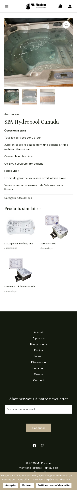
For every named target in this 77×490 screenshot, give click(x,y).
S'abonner (38, 428)
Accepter (11, 485)
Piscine (38, 350)
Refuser (27, 485)
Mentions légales (30, 468)
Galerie (38, 374)
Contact (38, 380)
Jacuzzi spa (11, 114)
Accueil (38, 332)
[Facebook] (34, 445)
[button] (66, 24)
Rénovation (38, 362)
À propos (39, 338)
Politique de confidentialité (54, 485)
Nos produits (38, 344)
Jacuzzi (38, 356)
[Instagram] (42, 445)
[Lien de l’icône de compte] (70, 6)
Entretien (38, 368)
